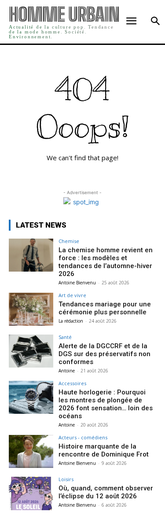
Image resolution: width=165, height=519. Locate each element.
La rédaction (71, 321)
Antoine (67, 371)
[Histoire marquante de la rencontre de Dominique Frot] (31, 451)
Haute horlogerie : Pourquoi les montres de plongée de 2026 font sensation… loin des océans (106, 404)
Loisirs (66, 479)
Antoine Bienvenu (77, 283)
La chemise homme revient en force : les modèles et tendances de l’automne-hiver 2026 (106, 262)
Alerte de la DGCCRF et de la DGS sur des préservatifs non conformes (104, 354)
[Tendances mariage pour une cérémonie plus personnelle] (31, 309)
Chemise (69, 241)
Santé (65, 337)
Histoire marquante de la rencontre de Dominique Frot (104, 450)
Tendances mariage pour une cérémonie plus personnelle (105, 308)
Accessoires (72, 383)
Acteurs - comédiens (83, 437)
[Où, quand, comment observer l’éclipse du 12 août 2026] (31, 493)
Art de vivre (72, 295)
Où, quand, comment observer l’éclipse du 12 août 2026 (106, 492)
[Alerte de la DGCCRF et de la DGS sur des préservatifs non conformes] (31, 351)
